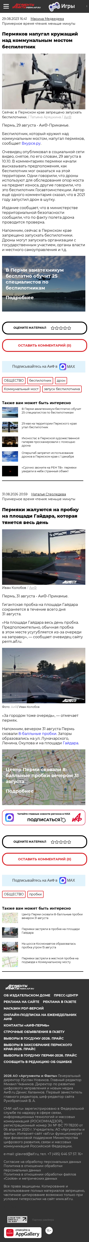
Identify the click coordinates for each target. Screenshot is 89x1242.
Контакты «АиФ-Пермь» (26, 1025)
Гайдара (70, 743)
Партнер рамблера (43, 1219)
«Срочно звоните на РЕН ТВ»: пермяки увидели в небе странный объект (49, 469)
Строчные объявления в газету (34, 1032)
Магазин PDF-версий (24, 1008)
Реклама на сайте (21, 1002)
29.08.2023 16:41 (14, 19)
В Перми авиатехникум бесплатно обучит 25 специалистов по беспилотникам (35, 279)
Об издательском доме (27, 995)
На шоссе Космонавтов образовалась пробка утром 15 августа (49, 945)
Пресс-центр (66, 995)
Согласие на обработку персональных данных (42, 1162)
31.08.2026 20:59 (15, 494)
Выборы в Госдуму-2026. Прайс (34, 1038)
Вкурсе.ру (31, 143)
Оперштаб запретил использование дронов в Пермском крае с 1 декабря (48, 454)
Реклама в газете (59, 1002)
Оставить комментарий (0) (44, 345)
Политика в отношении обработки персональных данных (33, 1168)
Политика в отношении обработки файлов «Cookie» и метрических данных (40, 1176)
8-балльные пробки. (38, 733)
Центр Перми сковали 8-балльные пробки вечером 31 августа (42, 775)
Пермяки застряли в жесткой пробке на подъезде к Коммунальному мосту (50, 960)
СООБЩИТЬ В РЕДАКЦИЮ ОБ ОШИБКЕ (38, 1062)
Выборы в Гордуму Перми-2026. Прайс (40, 1055)
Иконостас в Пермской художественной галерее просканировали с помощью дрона (50, 441)
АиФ (67, 117)
